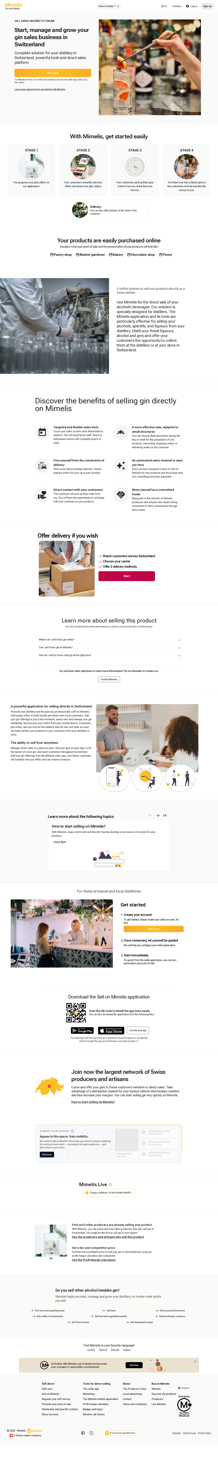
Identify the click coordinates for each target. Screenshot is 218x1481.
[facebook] (83, 1433)
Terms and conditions (135, 1404)
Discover (47, 1154)
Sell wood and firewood (172, 1310)
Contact (176, 6)
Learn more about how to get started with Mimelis (40, 89)
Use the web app (137, 1030)
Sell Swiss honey (80, 1322)
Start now (52, 73)
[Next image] (158, 815)
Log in (194, 6)
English (91, 1349)
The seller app (91, 1388)
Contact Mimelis (109, 679)
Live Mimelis (159, 1404)
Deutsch (103, 1349)
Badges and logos (93, 1409)
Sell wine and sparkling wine (49, 1310)
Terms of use (189, 1433)
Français (115, 1349)
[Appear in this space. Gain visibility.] (72, 1131)
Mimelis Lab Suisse (94, 1414)
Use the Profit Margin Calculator (94, 1260)
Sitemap (176, 1433)
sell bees (111, 1310)
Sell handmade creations (172, 1316)
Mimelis (156, 1388)
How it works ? (107, 6)
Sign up (207, 6)
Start (127, 576)
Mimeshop (89, 1393)
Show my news (50, 1414)
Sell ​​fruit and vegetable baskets (111, 1316)
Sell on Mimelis (50, 1393)
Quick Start (60, 841)
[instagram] (91, 1433)
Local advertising (132, 1393)
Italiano (127, 1349)
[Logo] (35, 1431)
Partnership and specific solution (60, 1409)
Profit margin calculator (96, 1404)
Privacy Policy (204, 1433)
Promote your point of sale (56, 1404)
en (165, 6)
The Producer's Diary (134, 1388)
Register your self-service (56, 1399)
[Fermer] (195, 1361)
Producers (157, 1399)
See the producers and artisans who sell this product (108, 1237)
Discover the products (164, 1393)
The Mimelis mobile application (100, 1399)
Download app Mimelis (120, 1433)
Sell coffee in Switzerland (50, 1316)
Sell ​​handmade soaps (141, 1322)
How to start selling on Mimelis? (93, 1102)
